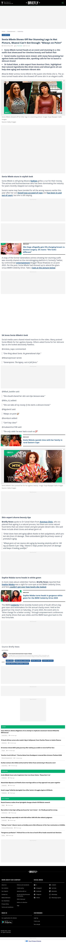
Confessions (4, 812)
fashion (34, 181)
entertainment (23, 262)
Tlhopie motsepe (48, 660)
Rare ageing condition (22, 660)
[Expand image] (63, 81)
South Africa (4, 735)
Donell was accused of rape (30, 193)
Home (3, 31)
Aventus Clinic (46, 521)
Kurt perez (9, 660)
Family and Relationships (7, 828)
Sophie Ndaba (8, 584)
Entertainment (11, 31)
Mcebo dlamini (36, 660)
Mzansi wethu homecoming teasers (17, 663)
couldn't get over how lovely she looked (27, 587)
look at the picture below (43, 267)
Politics (3, 835)
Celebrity (15, 605)
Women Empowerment (7, 758)
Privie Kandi (19, 45)
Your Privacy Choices (34, 941)
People (3, 750)
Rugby (3, 805)
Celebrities (20, 31)
